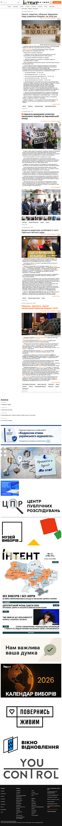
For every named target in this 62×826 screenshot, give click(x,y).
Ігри (32, 790)
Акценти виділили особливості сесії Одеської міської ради (40, 231)
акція (47, 222)
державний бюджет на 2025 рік (31, 338)
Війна (32, 800)
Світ (17, 813)
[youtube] (44, 2)
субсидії (27, 376)
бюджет (30, 106)
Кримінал (18, 805)
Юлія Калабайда (55, 187)
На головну (24, 8)
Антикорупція (34, 793)
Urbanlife (18, 790)
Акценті (34, 264)
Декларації (51, 6)
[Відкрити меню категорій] (1, 2)
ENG (50, 3)
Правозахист (19, 811)
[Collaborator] (31, 488)
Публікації (15, 6)
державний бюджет (50, 106)
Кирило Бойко (56, 104)
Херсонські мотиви (7, 409)
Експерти (40, 6)
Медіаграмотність (20, 806)
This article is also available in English (50, 18)
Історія (33, 792)
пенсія (57, 386)
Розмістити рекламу (52, 809)
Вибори (33, 798)
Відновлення (19, 800)
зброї (23, 345)
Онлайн (18, 808)
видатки (42, 350)
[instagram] (42, 2)
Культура (33, 805)
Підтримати (57, 2)
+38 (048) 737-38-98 (52, 797)
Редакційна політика (52, 803)
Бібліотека (18, 798)
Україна (24, 386)
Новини (9, 6)
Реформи (33, 811)
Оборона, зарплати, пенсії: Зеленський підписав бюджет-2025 (40, 307)
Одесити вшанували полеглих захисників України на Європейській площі (40, 116)
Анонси (22, 6)
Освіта (33, 808)
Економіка (35, 8)
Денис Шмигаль (41, 384)
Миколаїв (51, 384)
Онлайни (34, 6)
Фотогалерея (34, 815)
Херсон (31, 386)
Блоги (45, 6)
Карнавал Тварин (6, 404)
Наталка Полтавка (7, 420)
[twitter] (40, 2)
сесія (43, 298)
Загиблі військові (33, 222)
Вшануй (24, 222)
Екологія (33, 801)
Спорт (33, 813)
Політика (33, 810)
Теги (2, 812)
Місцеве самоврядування (37, 806)
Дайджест (18, 801)
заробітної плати (41, 367)
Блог (32, 795)
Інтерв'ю (27, 6)
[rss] (48, 2)
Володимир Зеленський (40, 337)
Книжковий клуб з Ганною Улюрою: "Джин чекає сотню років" (19, 415)
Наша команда (50, 801)
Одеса (24, 106)
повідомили (28, 49)
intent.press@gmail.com (53, 795)
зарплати (50, 386)
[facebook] (38, 2)
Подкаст (18, 810)
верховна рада (39, 106)
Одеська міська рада (34, 298)
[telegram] (46, 2)
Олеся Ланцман (55, 382)
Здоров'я (33, 803)
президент (25, 388)
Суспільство (19, 815)
